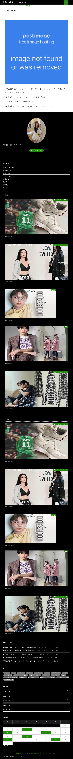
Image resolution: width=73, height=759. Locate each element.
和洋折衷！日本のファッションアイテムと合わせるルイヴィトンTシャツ (26, 661)
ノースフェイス (38, 672)
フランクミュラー (56, 672)
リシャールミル (56, 675)
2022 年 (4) (6, 709)
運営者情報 (18, 753)
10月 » (8, 746)
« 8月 (4, 746)
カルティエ (29, 672)
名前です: (6, 145)
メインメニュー (70, 2)
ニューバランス (8, 675)
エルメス (47, 672)
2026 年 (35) (6, 691)
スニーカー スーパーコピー (20, 675)
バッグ (6, 173)
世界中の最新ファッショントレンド (16, 2)
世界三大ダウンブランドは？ (48, 677)
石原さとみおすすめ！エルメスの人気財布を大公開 (19, 647)
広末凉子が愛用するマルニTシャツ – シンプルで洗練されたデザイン (24, 657)
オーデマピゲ (21, 672)
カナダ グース (23, 677)
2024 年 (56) (6, 700)
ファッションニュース (11, 176)
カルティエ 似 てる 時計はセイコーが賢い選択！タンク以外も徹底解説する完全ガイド (30, 322)
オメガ (63, 675)
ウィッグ (7, 170)
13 (46, 732)
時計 (6, 179)
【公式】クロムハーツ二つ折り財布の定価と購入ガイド (21, 654)
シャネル (65, 672)
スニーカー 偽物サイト (35, 675)
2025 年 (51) (6, 696)
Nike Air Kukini (8, 679)
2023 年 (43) (6, 705)
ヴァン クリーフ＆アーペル (10, 677)
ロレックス (7, 672)
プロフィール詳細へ (36, 150)
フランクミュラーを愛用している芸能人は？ (17, 651)
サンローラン (46, 675)
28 (56, 739)
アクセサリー (8, 168)
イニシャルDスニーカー (63, 677)
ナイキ (13, 672)
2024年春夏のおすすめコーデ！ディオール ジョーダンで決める (35, 89)
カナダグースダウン (34, 677)
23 (8, 739)
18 (27, 736)
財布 (5, 185)
